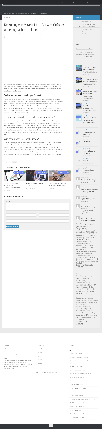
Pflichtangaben (94, 247)
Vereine (78, 261)
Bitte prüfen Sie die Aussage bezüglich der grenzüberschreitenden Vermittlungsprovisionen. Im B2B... (88, 210)
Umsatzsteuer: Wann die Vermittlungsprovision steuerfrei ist (89, 132)
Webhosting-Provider (47, 372)
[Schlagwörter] (95, 62)
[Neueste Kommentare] (89, 62)
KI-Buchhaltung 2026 (75, 410)
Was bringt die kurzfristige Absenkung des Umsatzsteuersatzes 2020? (12, 185)
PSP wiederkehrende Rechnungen (78, 388)
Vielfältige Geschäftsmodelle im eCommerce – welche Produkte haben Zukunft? (89, 107)
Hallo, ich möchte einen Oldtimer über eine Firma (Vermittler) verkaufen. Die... (89, 181)
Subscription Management (59, 2)
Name (7, 212)
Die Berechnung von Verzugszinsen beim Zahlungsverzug (88, 170)
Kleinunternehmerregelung (92, 241)
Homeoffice (81, 239)
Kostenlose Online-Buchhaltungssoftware (80, 374)
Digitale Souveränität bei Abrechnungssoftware (82, 414)
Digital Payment (72, 2)
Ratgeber (88, 2)
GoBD (87, 237)
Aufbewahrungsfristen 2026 (77, 417)
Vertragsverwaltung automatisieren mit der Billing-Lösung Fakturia (58, 184)
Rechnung (83, 249)
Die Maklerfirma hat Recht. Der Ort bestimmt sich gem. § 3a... (88, 219)
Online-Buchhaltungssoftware (31, 2)
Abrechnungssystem (93, 230)
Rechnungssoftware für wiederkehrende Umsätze (82, 399)
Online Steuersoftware (76, 353)
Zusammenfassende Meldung (84, 265)
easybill (40, 349)
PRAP (77, 249)
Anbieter (81, 2)
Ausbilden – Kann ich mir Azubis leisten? (35, 184)
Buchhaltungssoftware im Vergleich (79, 357)
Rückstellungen (81, 255)
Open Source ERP (74, 381)
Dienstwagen (84, 234)
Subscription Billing (88, 257)
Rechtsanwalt (78, 253)
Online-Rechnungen (15, 2)
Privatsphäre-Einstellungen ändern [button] (13, 354)
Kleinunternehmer (81, 241)
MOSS (90, 245)
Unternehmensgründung (22, 13)
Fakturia (40, 352)
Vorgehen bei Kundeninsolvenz (87, 161)
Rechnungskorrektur (82, 251)
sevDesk (40, 363)
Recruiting (14, 162)
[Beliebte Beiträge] (84, 62)
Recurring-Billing (86, 253)
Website (8, 218)
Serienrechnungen (79, 257)
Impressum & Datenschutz (12, 349)
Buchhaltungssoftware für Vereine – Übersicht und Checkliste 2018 (90, 151)
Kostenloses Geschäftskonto (77, 392)
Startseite (5, 2)
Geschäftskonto (88, 235)
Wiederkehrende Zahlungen (85, 261)
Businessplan (91, 231)
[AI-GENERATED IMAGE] (79, 132)
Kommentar (9, 201)
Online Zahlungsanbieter (76, 385)
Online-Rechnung (79, 247)
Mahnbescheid (90, 243)
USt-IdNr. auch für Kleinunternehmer (87, 142)
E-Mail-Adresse (43, 212)
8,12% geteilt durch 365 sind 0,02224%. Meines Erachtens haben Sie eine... (88, 200)
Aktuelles (85, 139)
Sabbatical (89, 255)
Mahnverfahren (85, 245)
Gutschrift (93, 237)
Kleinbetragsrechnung (91, 239)
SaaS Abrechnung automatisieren (78, 403)
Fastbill (39, 356)
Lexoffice (40, 360)
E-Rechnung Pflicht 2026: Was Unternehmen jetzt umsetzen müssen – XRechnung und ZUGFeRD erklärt (89, 120)
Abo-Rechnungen (86, 226)
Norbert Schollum (11, 34)
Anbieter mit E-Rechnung (76, 366)
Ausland (78, 232)
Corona (78, 234)
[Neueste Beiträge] (78, 62)
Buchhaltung (34, 13)
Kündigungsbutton (82, 243)
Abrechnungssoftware (83, 230)
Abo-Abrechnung (45, 2)
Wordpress (94, 261)
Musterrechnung (95, 245)
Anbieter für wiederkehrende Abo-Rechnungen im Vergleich (82, 362)
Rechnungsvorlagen (92, 251)
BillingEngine (41, 345)
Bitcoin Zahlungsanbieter (76, 396)
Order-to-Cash (87, 247)
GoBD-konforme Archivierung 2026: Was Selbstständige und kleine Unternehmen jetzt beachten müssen (90, 82)
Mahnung (79, 245)
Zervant (40, 367)
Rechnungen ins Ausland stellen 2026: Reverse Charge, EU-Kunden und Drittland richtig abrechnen (90, 70)
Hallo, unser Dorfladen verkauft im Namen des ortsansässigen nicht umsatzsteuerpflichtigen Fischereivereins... (89, 190)
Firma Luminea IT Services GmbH (84, 49)
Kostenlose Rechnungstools (77, 377)
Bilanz (83, 232)
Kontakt (7, 345)
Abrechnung (81, 227)
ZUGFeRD (80, 262)
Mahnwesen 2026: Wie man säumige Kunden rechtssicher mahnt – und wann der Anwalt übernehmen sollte (90, 95)
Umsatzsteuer (43, 13)
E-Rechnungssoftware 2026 (77, 406)
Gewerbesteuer (81, 291)
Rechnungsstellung (9, 13)
